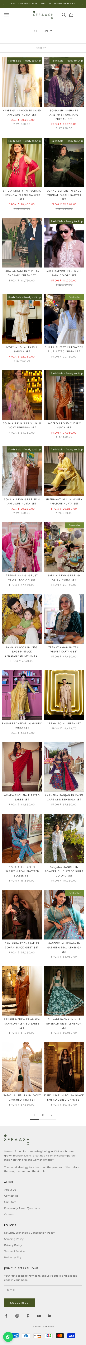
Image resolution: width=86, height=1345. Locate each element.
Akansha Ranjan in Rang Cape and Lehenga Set (64, 797)
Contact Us (11, 1195)
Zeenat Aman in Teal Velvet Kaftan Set (64, 649)
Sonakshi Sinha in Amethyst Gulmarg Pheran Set (63, 115)
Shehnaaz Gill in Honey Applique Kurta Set (64, 501)
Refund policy (13, 1257)
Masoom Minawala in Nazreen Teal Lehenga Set (64, 947)
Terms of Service (14, 1251)
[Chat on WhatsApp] (8, 1337)
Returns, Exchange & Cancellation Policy (29, 1232)
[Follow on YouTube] (39, 1316)
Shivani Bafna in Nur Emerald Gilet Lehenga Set (64, 1023)
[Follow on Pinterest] (28, 1316)
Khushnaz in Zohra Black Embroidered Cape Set (64, 1097)
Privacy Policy (13, 1245)
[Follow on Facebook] (6, 1316)
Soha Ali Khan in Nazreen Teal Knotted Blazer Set (22, 871)
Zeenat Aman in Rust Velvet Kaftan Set (22, 578)
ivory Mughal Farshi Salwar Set (22, 349)
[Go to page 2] (51, 1114)
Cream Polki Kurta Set (64, 723)
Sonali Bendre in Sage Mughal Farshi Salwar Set (64, 195)
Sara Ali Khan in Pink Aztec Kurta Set (64, 578)
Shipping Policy (14, 1238)
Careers (9, 1214)
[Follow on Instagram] (17, 1316)
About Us (10, 1189)
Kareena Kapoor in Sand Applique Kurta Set (22, 113)
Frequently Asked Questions (22, 1208)
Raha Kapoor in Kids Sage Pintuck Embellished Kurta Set (22, 652)
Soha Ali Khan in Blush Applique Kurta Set (22, 501)
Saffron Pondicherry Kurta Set (64, 425)
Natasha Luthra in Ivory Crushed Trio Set (22, 1097)
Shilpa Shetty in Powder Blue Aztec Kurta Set (64, 349)
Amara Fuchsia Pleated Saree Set (22, 797)
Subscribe (19, 1302)
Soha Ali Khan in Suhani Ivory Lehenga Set (22, 425)
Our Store (10, 1201)
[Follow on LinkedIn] (50, 1316)
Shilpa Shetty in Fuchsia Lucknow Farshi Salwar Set (22, 195)
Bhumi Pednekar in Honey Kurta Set (22, 726)
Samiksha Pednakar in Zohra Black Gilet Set (22, 945)
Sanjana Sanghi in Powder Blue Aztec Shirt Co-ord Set (64, 871)
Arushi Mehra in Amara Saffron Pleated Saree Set (22, 1023)
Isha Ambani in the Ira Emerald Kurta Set (22, 273)
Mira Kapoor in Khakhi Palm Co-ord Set (64, 273)
